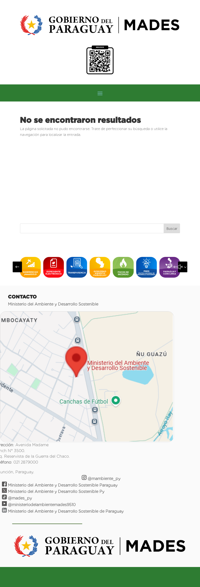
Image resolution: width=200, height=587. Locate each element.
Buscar (171, 228)
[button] (17, 267)
